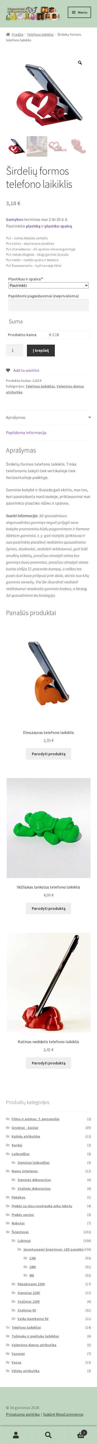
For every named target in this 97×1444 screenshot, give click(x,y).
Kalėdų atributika (26, 1136)
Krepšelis (75, 1430)
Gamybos (14, 219)
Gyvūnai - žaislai (25, 1127)
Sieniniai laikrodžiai (34, 1162)
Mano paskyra (16, 1435)
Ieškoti (48, 1435)
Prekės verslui (23, 1214)
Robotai (18, 1223)
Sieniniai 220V (29, 1292)
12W (32, 1258)
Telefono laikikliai (40, 34)
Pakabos (18, 1197)
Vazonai (18, 1353)
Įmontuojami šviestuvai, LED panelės (53, 1249)
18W (32, 1266)
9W (31, 1275)
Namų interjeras (25, 1171)
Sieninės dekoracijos (34, 1179)
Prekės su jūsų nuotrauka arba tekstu (42, 1206)
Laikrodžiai (20, 1154)
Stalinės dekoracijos (34, 1188)
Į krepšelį (41, 350)
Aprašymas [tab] (15, 417)
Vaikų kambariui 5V (33, 1318)
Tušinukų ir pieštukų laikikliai (35, 1336)
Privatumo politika (23, 1414)
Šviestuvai (20, 1232)
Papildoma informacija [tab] (26, 432)
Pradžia (17, 34)
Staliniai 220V (29, 1301)
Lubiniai (24, 1240)
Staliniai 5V (27, 1310)
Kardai (17, 1145)
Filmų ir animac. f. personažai (35, 1119)
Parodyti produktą (48, 753)
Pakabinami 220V (31, 1284)
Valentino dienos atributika (34, 1345)
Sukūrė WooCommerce (63, 1414)
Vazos (16, 1362)
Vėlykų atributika (26, 1371)
